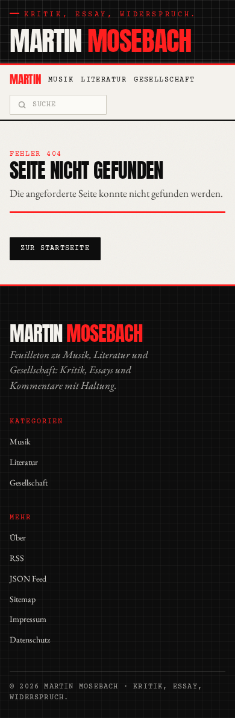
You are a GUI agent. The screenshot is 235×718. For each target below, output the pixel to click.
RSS (17, 558)
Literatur (104, 80)
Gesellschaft (164, 80)
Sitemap (23, 599)
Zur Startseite (55, 248)
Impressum (28, 619)
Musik (61, 80)
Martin (100, 41)
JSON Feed (28, 578)
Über (18, 537)
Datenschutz (30, 639)
